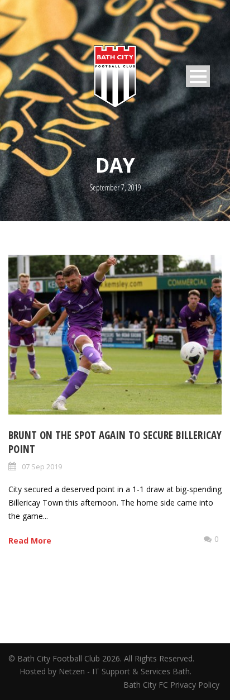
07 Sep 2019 (42, 466)
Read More (29, 540)
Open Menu (198, 76)
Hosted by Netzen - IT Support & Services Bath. (105, 671)
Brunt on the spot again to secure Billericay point (115, 442)
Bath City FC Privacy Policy (172, 684)
